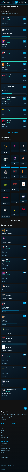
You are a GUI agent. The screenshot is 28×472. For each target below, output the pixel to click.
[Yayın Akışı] (20, 2)
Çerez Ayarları (4, 457)
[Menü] (25, 2)
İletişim (3, 446)
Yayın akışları (4, 437)
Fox (2, 428)
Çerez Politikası (5, 455)
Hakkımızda (4, 443)
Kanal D (3, 430)
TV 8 (2, 426)
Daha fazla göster (13, 132)
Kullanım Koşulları (5, 450)
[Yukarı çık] (25, 408)
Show (2, 435)
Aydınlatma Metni (5, 448)
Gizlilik (3, 452)
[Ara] (16, 2)
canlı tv (3, 459)
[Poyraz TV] (6, 2)
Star (2, 432)
